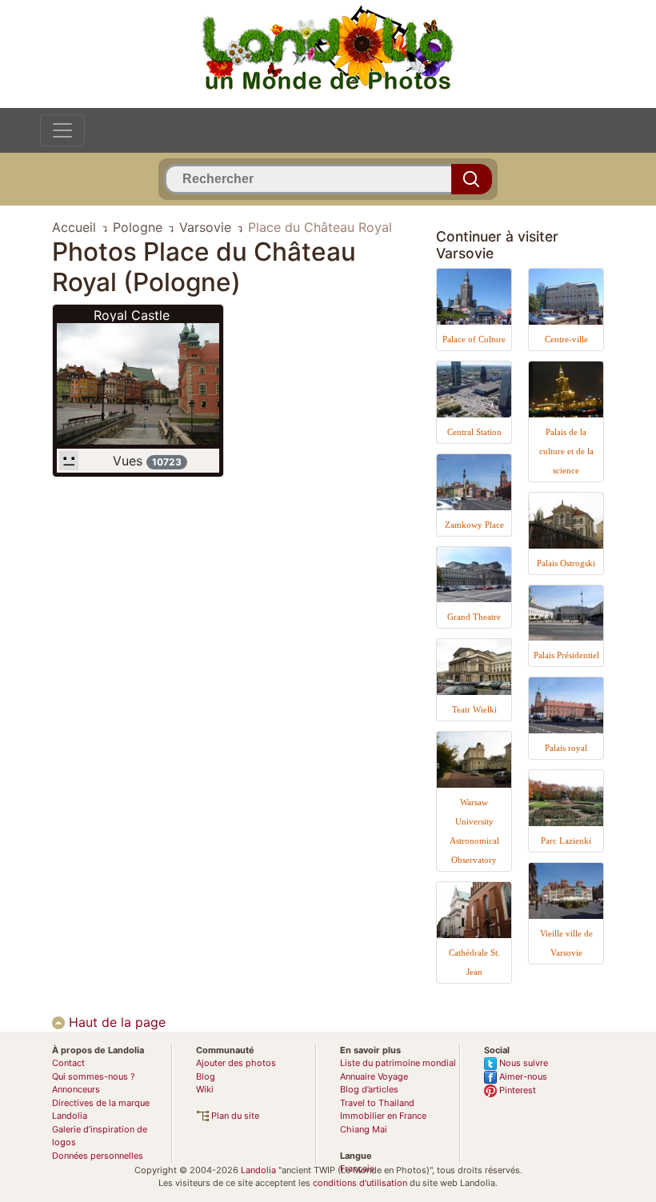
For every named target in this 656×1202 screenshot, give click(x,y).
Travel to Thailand (377, 1102)
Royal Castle (132, 315)
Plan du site (234, 1115)
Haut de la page (115, 1022)
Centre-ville (566, 339)
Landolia (258, 1170)
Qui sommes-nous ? (93, 1076)
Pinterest (516, 1090)
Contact (68, 1062)
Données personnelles (97, 1155)
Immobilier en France (383, 1115)
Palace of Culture (474, 339)
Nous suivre (522, 1062)
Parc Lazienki (566, 840)
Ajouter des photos (236, 1062)
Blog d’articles (369, 1089)
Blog (205, 1076)
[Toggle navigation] (62, 130)
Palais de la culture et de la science (566, 451)
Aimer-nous (522, 1076)
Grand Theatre (474, 616)
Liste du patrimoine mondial (398, 1062)
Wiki (205, 1089)
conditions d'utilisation (360, 1182)
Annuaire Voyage (374, 1076)
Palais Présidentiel (566, 655)
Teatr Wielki (474, 709)
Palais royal (566, 748)
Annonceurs (76, 1089)
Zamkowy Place (474, 524)
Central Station (474, 432)
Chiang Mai (363, 1129)
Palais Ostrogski (566, 563)
